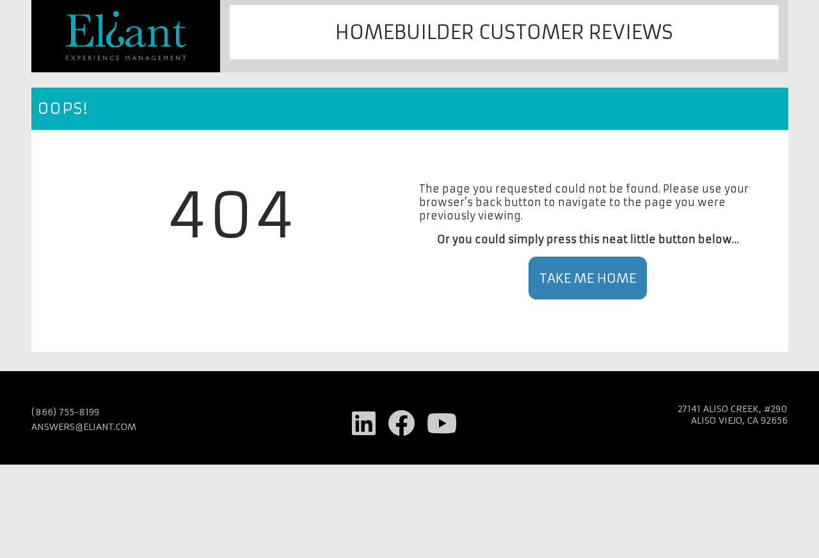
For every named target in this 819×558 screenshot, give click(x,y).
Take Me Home (587, 278)
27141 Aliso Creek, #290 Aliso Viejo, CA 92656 (733, 414)
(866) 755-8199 (65, 412)
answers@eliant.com (83, 427)
